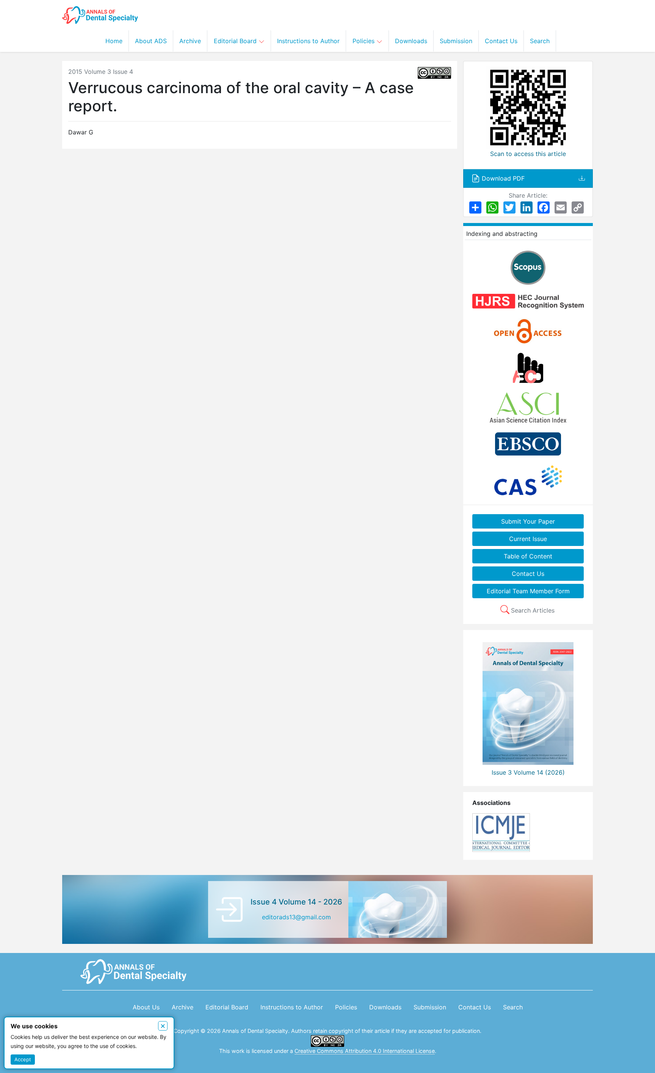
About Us (146, 1007)
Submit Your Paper (528, 521)
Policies (364, 41)
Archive (190, 41)
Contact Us (501, 41)
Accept (22, 1059)
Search (540, 41)
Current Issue (528, 539)
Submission (456, 41)
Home (113, 41)
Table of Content (528, 556)
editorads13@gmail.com (296, 917)
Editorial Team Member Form (528, 591)
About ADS (151, 41)
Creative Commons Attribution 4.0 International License (365, 1051)
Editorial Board (236, 41)
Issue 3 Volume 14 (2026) (528, 772)
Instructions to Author (308, 41)
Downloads (411, 41)
